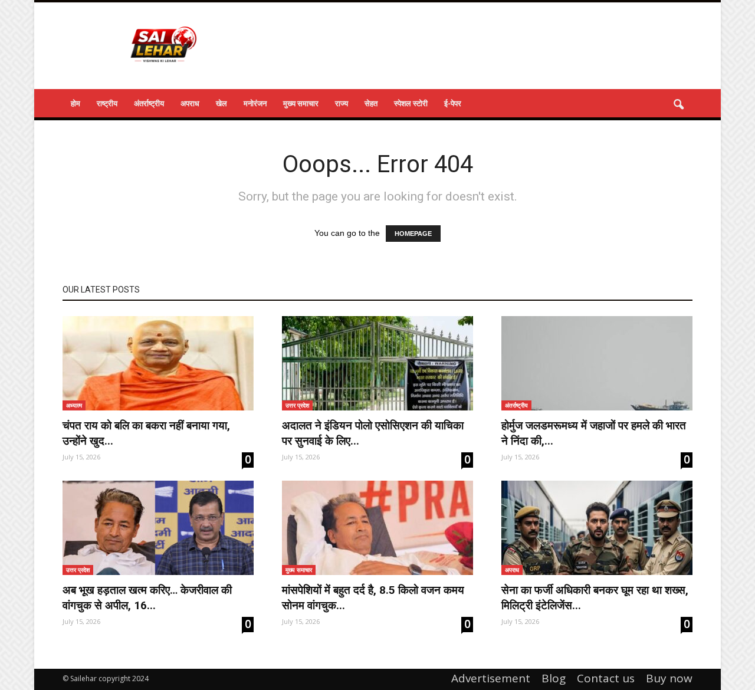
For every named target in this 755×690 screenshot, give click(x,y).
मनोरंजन (255, 103)
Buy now (669, 678)
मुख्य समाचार (301, 103)
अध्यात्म (74, 405)
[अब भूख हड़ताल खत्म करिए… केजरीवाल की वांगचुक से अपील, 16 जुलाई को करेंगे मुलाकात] (158, 528)
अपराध (189, 103)
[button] (678, 105)
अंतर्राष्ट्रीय (149, 103)
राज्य (341, 103)
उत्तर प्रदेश (297, 405)
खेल (221, 103)
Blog (553, 678)
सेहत (371, 103)
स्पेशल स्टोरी (411, 103)
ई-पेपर (452, 103)
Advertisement (490, 678)
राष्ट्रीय (107, 103)
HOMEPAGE (413, 233)
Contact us (606, 678)
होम (75, 103)
